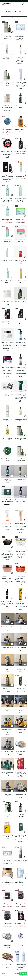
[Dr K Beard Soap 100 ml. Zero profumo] (7, 639)
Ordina (15, 18)
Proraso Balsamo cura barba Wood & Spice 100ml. (7, 731)
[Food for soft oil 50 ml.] (20, 293)
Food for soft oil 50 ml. (20, 301)
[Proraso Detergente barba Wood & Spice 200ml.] (20, 721)
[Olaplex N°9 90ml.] (7, 411)
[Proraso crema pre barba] (7, 386)
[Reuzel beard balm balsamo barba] (20, 743)
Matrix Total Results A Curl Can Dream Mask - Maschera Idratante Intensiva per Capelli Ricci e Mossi (21, 605)
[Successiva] (23, 1)
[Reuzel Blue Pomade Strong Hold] (7, 121)
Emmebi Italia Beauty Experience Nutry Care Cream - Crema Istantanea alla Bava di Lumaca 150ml (20, 60)
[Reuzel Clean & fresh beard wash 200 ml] (20, 680)
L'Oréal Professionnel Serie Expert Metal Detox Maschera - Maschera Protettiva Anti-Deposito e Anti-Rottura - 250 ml (7, 345)
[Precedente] (5, 1)
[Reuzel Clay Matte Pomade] (20, 936)
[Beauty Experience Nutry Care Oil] (20, 273)
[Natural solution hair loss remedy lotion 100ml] (20, 492)
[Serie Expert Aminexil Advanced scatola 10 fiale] (7, 852)
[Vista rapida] (12, 31)
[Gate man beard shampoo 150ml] (20, 701)
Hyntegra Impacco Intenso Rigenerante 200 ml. (21, 882)
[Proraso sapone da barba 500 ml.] (7, 806)
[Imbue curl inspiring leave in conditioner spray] (7, 190)
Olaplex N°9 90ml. (7, 419)
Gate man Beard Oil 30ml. (7, 709)
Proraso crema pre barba (7, 394)
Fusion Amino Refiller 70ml (20, 860)
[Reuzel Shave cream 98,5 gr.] (20, 786)
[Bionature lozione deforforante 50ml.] (20, 450)
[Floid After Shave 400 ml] (20, 121)
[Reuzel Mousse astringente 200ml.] (7, 786)
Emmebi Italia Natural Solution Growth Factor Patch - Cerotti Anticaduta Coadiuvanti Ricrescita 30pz (20, 838)
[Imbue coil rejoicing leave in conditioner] (20, 190)
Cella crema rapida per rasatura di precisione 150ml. (20, 774)
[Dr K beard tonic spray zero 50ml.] (20, 639)
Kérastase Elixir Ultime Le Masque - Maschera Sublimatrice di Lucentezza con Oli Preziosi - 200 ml (20, 553)
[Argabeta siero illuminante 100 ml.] (7, 314)
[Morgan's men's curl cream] (20, 143)
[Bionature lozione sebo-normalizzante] (20, 430)
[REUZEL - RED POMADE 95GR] (7, 956)
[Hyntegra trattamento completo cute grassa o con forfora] (20, 956)
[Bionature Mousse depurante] (20, 98)
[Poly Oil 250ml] (7, 49)
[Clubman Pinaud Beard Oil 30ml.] (7, 764)
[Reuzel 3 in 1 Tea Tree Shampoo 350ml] (7, 430)
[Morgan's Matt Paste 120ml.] (7, 915)
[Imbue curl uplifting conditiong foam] (7, 231)
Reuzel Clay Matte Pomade (20, 944)
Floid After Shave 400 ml (20, 129)
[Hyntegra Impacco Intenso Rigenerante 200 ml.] (20, 873)
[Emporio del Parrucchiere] (6, 4)
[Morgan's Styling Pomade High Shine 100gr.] (20, 915)
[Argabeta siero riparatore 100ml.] (20, 314)
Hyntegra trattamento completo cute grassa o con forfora (20, 966)
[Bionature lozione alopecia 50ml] (7, 74)
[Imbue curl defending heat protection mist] (20, 167)
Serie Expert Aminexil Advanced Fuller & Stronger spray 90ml (21, 344)
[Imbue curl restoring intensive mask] (20, 211)
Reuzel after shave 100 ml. (21, 419)
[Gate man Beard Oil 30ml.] (7, 701)
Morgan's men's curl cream (20, 151)
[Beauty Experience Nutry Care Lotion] (7, 293)
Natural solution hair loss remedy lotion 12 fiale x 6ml (7, 501)
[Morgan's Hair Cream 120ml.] (7, 895)
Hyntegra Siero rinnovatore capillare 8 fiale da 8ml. (20, 36)
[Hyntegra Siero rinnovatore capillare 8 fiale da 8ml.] (20, 27)
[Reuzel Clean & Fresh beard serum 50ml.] (20, 660)
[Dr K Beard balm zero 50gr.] (20, 619)
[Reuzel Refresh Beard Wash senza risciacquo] (7, 680)
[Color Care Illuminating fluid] (20, 252)
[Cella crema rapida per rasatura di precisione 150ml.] (20, 764)
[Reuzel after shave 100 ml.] (20, 411)
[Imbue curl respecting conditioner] (7, 211)
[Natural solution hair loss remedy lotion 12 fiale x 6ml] (7, 492)
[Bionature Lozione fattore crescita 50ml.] (7, 27)
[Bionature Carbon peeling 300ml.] (7, 450)
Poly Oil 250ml (7, 57)
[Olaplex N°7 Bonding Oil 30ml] (7, 827)
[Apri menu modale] (26, 4)
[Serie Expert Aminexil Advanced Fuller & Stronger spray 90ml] (20, 334)
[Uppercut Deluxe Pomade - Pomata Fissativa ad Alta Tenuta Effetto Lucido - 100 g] (7, 143)
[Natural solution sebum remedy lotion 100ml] (20, 471)
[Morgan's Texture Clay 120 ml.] (20, 895)
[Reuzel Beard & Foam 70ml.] (7, 660)
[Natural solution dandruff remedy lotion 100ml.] (7, 471)
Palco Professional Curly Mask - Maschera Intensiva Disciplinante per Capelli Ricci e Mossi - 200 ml (21, 397)
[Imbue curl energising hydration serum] (7, 252)
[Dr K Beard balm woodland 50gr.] (7, 619)
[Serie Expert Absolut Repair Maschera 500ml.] (7, 873)
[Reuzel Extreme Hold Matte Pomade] (7, 936)
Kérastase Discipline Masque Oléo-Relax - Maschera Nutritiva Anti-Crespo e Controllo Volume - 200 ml (20, 579)
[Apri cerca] (20, 4)
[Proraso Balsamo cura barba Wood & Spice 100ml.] (7, 721)
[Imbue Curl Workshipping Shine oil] (7, 273)
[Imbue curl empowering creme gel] (20, 231)
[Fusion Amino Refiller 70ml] (20, 852)
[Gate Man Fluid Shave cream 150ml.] (20, 806)
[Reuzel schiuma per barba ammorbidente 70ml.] (7, 743)
